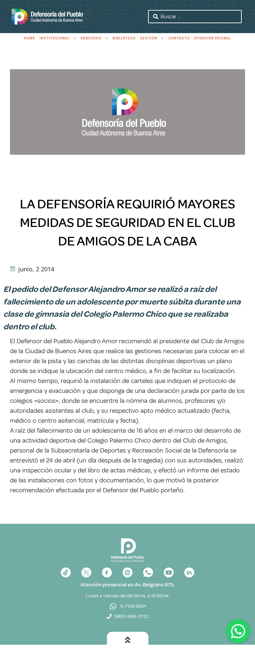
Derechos (91, 38)
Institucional (55, 38)
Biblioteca (124, 38)
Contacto (179, 38)
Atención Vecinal (212, 38)
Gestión (148, 38)
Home (29, 38)
